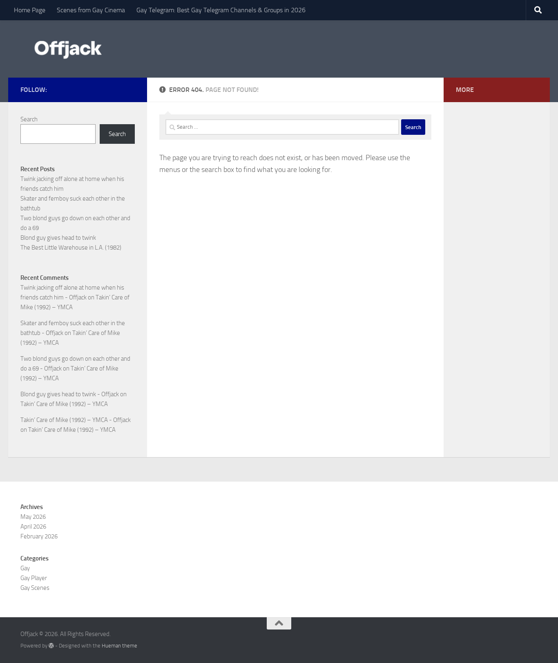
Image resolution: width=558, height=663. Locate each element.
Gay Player (33, 578)
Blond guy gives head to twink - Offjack (69, 394)
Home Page (29, 10)
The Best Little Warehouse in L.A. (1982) (70, 247)
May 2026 (33, 516)
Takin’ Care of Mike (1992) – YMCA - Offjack (75, 420)
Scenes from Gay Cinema (91, 10)
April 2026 (33, 526)
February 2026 (39, 536)
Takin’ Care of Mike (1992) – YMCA (64, 404)
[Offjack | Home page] (67, 49)
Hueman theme (119, 646)
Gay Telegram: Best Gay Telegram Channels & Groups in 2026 (221, 10)
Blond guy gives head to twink (58, 237)
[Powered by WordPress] (51, 645)
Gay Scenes (34, 588)
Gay (25, 568)
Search (29, 119)
